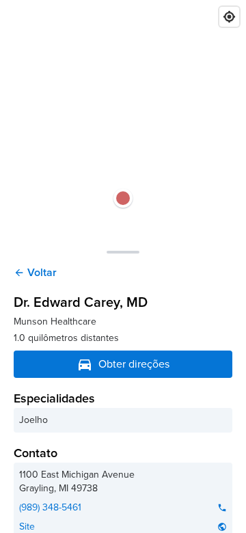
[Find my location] (229, 17)
